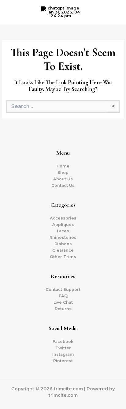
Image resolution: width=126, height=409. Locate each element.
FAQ (63, 296)
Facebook (63, 341)
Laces (63, 231)
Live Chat (63, 302)
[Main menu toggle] (113, 12)
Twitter (63, 348)
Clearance (63, 250)
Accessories (63, 218)
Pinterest (63, 360)
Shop (63, 172)
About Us (63, 179)
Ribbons (63, 244)
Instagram (63, 354)
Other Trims (63, 256)
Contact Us (63, 185)
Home (63, 166)
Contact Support (63, 289)
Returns (63, 308)
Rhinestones (63, 237)
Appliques (63, 224)
